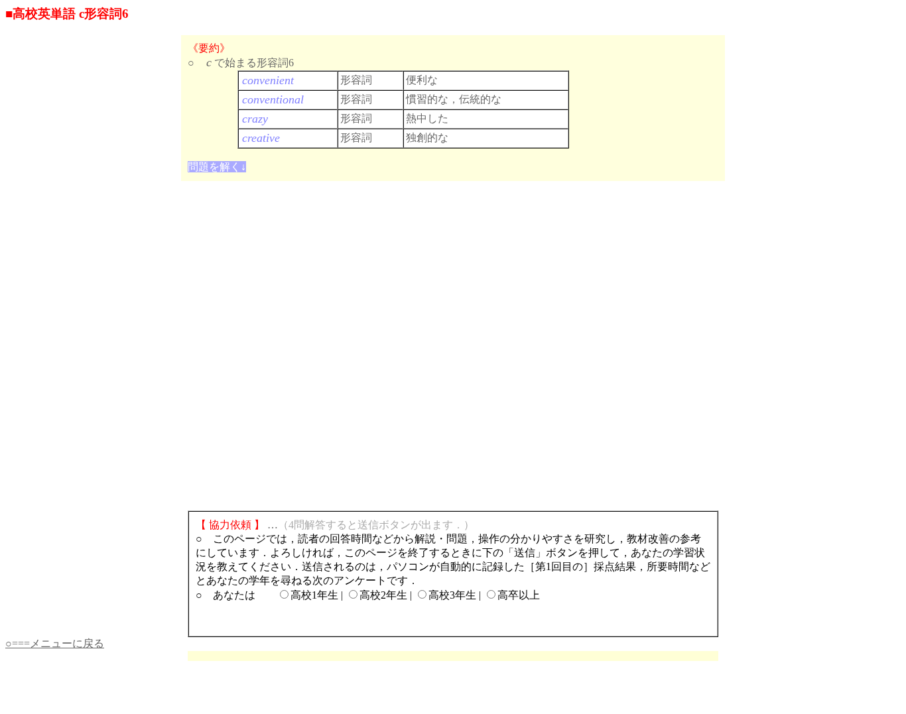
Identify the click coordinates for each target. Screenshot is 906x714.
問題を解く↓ (217, 166)
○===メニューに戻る (54, 643)
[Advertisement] (660, 73)
